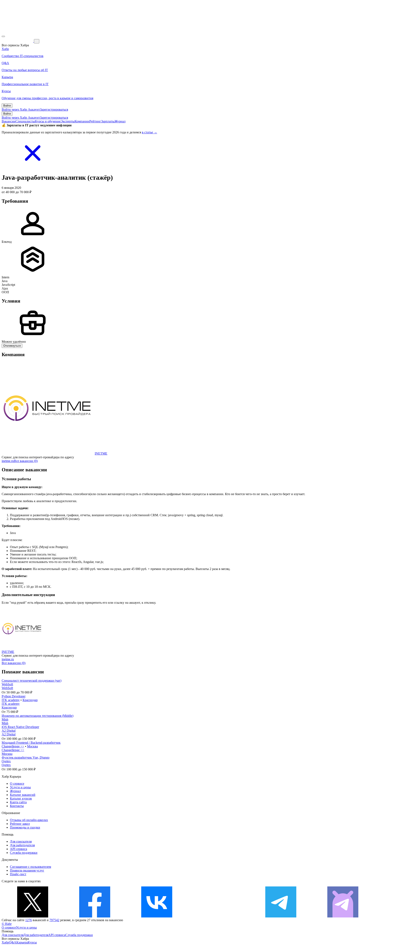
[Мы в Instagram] (219, 916)
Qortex (6, 761)
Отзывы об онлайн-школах (29, 820)
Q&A (12, 942)
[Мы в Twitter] (33, 916)
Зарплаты (108, 121)
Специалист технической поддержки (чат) (31, 680)
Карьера (22, 942)
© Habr (7, 924)
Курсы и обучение (48, 121)
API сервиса (18, 849)
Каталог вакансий (22, 794)
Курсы (32, 942)
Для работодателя (22, 845)
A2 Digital (9, 730)
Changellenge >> (13, 746)
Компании (82, 121)
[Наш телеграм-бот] (343, 916)
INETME (101, 453)
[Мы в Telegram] (281, 916)
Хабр (5, 942)
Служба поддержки (23, 852)
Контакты (17, 806)
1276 (28, 920)
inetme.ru (8, 461)
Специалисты (25, 121)
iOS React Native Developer (20, 727)
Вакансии (9, 121)
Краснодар (30, 700)
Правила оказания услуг (27, 870)
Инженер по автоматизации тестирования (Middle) (37, 715)
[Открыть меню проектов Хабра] (3, 36)
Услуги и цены (20, 787)
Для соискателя (21, 841)
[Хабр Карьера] (18, 41)
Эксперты (68, 121)
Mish (5, 719)
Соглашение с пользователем (30, 866)
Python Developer (13, 696)
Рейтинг (95, 121)
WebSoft (7, 684)
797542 (54, 920)
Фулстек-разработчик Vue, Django (25, 757)
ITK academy (11, 700)
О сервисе (17, 783)
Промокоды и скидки (25, 827)
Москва (32, 746)
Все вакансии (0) (26, 461)
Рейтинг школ (20, 823)
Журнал (120, 121)
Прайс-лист (18, 874)
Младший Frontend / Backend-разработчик (31, 742)
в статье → (149, 132)
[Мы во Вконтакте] (157, 916)
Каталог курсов (21, 798)
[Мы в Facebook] (95, 916)
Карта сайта (18, 802)
